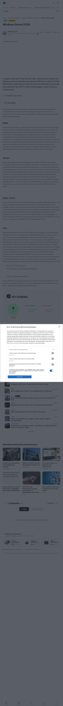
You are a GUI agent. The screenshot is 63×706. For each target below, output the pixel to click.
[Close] (59, 327)
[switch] (52, 353)
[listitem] (31, 349)
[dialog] (31, 353)
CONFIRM (20, 377)
